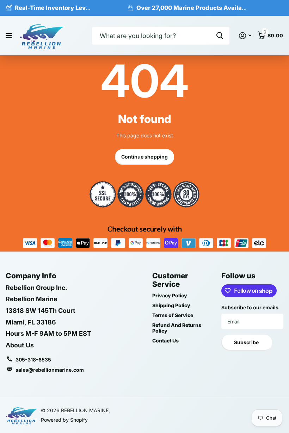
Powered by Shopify (64, 420)
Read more (108, 7)
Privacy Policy (169, 295)
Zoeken (219, 36)
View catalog (10, 36)
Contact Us (165, 341)
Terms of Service (172, 315)
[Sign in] (245, 36)
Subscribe (247, 342)
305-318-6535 (33, 360)
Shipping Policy (171, 305)
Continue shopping (144, 157)
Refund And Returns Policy (176, 328)
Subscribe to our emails (249, 307)
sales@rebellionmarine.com (50, 370)
